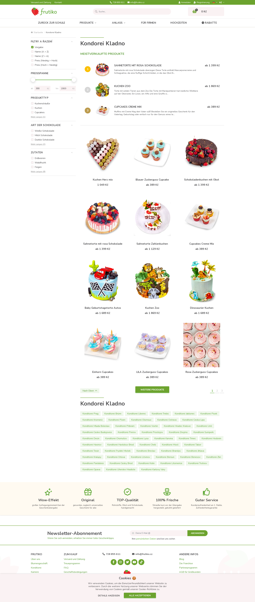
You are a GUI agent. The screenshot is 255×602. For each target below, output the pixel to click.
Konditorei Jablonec (184, 413)
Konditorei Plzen (116, 419)
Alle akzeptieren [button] (140, 595)
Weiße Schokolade (44, 131)
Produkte (87, 23)
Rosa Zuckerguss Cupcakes (201, 372)
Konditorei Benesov (190, 457)
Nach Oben (88, 390)
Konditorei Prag (90, 413)
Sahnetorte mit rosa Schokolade (138, 65)
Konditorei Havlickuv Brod (120, 444)
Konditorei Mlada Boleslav (95, 426)
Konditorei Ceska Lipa (193, 419)
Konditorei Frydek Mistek (118, 450)
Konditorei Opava (91, 469)
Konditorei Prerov (127, 432)
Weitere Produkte (152, 389)
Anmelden (186, 2)
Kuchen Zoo (122, 86)
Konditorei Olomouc (141, 419)
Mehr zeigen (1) (38, 117)
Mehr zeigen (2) (38, 144)
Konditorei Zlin (213, 457)
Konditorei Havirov (91, 444)
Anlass (117, 23)
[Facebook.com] (114, 562)
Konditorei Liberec (136, 413)
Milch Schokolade (44, 135)
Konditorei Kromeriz (92, 419)
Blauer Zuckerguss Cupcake (152, 179)
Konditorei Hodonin (211, 438)
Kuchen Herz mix (103, 179)
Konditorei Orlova (116, 457)
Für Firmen (148, 23)
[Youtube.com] (134, 562)
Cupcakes (40, 112)
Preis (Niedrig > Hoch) (46, 60)
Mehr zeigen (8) (38, 171)
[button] (109, 596)
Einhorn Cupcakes (102, 372)
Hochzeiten (178, 23)
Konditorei (36, 567)
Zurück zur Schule (51, 23)
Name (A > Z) (42, 51)
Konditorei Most (170, 444)
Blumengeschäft (39, 563)
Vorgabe (39, 47)
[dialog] (127, 588)
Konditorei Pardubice (93, 463)
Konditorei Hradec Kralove (177, 426)
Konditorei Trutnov (197, 463)
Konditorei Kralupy (91, 457)
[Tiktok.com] (141, 562)
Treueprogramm (72, 563)
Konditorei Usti (204, 426)
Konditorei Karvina (163, 438)
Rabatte (211, 23)
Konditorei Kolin (146, 463)
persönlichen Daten (146, 538)
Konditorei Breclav (146, 450)
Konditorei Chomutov (116, 438)
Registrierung (203, 2)
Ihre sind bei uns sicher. (153, 538)
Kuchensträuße (42, 103)
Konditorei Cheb (148, 444)
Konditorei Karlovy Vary (153, 469)
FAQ (66, 567)
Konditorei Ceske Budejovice (97, 432)
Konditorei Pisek (208, 413)
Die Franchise (186, 563)
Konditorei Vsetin (149, 426)
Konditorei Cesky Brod (121, 463)
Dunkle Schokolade (44, 139)
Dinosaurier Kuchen (201, 308)
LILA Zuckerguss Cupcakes (152, 372)
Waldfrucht (40, 162)
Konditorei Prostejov (152, 432)
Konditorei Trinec (187, 438)
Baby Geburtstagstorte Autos (103, 308)
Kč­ (221, 2)
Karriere (35, 572)
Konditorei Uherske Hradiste (120, 469)
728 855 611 (119, 2)
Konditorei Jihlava (195, 450)
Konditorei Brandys (171, 450)
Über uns (35, 559)
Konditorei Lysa (140, 438)
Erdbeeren (40, 158)
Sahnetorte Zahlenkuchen (152, 244)
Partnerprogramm (188, 567)
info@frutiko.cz (137, 2)
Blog (181, 559)
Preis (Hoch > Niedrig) (46, 65)
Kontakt (58, 2)
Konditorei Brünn (112, 413)
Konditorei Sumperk (203, 432)
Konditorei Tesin (90, 450)
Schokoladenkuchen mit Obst (201, 179)
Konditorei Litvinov (140, 457)
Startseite (38, 32)
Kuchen (38, 108)
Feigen (38, 167)
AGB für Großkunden (190, 572)
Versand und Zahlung (41, 2)
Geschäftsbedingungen (75, 572)
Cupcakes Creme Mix (128, 107)
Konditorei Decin (90, 438)
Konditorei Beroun (165, 457)
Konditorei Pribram (124, 426)
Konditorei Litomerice (171, 463)
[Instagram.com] (121, 562)
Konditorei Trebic (160, 413)
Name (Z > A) (42, 56)
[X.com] (127, 562)
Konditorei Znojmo (178, 432)
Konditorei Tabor (192, 444)
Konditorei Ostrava (166, 419)
